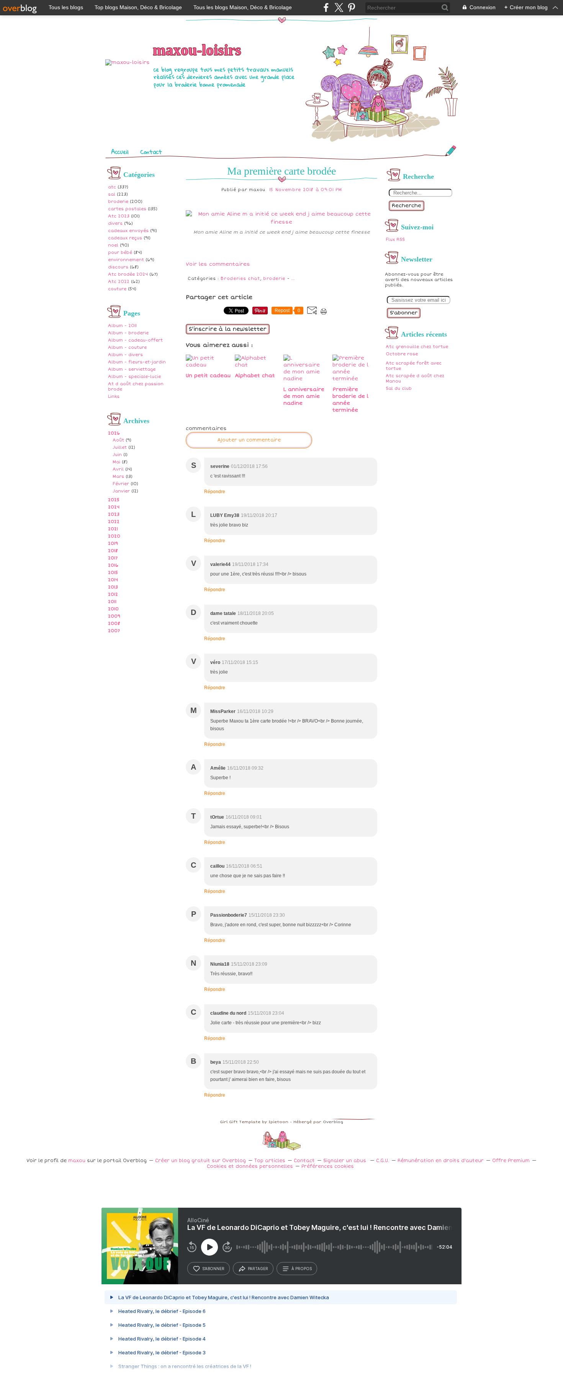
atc (112, 187)
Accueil (120, 151)
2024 (113, 507)
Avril (118, 469)
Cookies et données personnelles (250, 1166)
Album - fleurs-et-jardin (137, 362)
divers (115, 223)
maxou (76, 1161)
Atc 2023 (118, 216)
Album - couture (127, 347)
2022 (113, 521)
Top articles (269, 1161)
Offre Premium (511, 1161)
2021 (113, 528)
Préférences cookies (327, 1166)
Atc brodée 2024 (128, 274)
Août (118, 440)
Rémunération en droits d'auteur (441, 1161)
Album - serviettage (131, 369)
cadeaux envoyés (128, 230)
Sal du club (399, 388)
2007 (114, 630)
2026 (114, 433)
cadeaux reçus (125, 237)
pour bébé (120, 252)
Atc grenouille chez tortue (417, 346)
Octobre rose (402, 354)
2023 (113, 514)
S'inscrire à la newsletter (228, 329)
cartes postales (127, 208)
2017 (113, 558)
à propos (301, 1268)
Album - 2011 (122, 325)
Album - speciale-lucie (134, 376)
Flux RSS (395, 239)
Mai (116, 461)
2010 (113, 609)
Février (121, 483)
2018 (113, 550)
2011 (112, 601)
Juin (117, 454)
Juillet (120, 447)
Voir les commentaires (218, 264)
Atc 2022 (118, 281)
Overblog (333, 1122)
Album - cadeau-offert (135, 340)
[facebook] (326, 7)
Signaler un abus (345, 1161)
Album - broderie (128, 332)
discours (118, 267)
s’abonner (213, 1268)
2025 (113, 499)
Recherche (406, 206)
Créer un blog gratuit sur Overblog (200, 1161)
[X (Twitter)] (339, 7)
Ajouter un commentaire (249, 440)
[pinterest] (351, 7)
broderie (118, 201)
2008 (114, 623)
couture (117, 288)
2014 (113, 579)
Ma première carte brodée (281, 171)
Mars (118, 476)
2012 (113, 594)
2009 (114, 616)
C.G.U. (382, 1161)
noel (113, 245)
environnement (126, 259)
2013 (113, 587)
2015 (113, 572)
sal (111, 194)
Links (113, 396)
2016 (113, 565)
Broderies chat (240, 278)
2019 (113, 543)
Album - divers (125, 354)
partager (258, 1268)
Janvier (121, 491)
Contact (151, 151)
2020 (114, 536)
